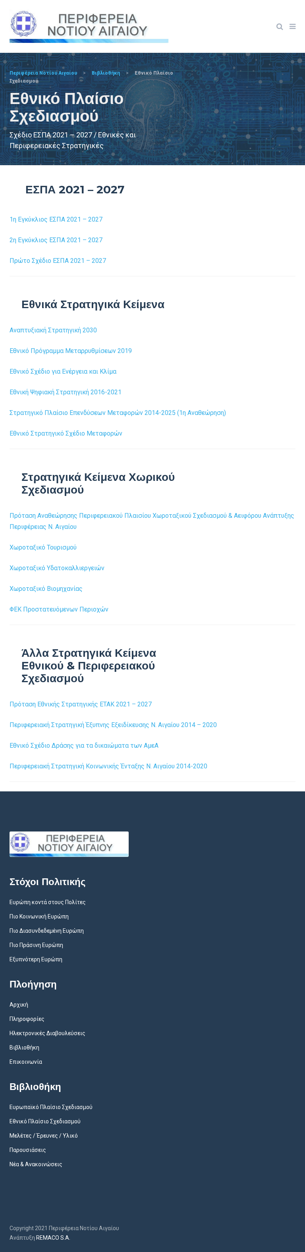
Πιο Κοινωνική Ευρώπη (39, 916)
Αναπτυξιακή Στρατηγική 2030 (53, 330)
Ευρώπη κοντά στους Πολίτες (48, 902)
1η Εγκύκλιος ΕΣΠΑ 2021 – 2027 (56, 219)
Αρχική (19, 1004)
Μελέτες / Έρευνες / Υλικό (44, 1135)
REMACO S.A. (53, 1238)
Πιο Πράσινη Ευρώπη (36, 945)
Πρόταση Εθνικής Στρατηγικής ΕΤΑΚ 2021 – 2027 (81, 704)
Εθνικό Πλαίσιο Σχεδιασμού (45, 1121)
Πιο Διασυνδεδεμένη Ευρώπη (47, 931)
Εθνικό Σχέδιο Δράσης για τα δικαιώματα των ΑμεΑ (84, 745)
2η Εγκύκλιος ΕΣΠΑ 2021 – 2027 (56, 240)
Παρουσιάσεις (28, 1150)
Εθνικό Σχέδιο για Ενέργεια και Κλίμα (63, 371)
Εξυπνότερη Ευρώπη (36, 959)
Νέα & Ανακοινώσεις (36, 1164)
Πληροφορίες (27, 1019)
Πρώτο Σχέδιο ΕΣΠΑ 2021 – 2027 (58, 260)
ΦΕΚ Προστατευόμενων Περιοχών (59, 609)
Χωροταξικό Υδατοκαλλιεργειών (57, 568)
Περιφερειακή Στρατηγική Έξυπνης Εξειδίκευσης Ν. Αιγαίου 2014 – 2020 (113, 725)
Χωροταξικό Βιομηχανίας (46, 588)
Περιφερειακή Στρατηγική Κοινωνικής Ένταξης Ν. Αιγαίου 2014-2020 (108, 766)
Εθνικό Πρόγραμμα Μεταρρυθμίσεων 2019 (71, 351)
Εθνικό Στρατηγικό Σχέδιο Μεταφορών (66, 433)
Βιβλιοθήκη (24, 1047)
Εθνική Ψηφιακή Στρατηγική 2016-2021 (66, 392)
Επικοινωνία (26, 1062)
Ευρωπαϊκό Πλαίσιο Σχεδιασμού (51, 1107)
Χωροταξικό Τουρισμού (43, 547)
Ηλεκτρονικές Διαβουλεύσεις (47, 1033)
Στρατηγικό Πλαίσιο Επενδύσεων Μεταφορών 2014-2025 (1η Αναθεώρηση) (118, 413)
